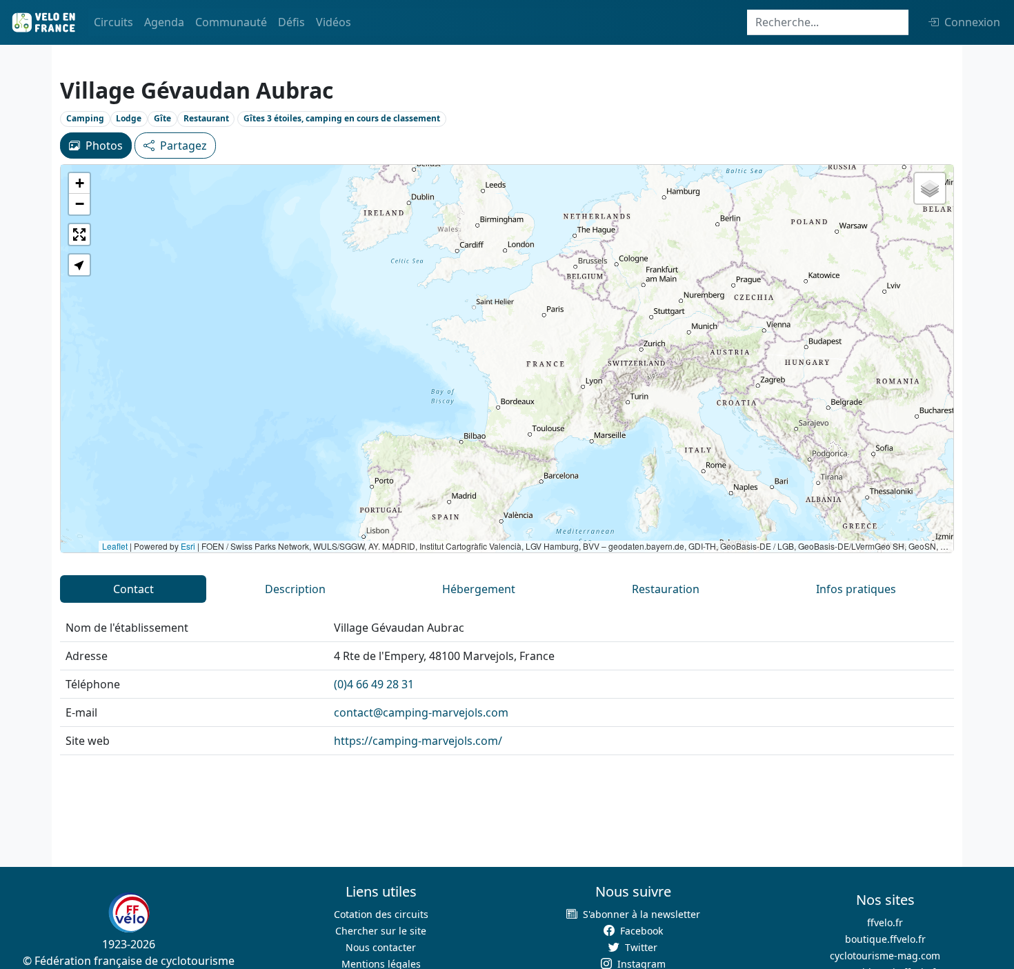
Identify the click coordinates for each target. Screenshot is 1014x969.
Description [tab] (295, 589)
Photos (104, 145)
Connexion (972, 22)
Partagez (183, 145)
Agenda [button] (164, 22)
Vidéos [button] (333, 22)
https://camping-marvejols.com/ (418, 740)
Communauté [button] (231, 22)
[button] (79, 183)
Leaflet (115, 546)
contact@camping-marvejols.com (421, 712)
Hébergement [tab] (478, 589)
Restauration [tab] (665, 589)
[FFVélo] (129, 912)
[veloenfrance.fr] (42, 22)
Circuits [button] (113, 22)
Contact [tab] (133, 589)
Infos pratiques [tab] (856, 589)
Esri (188, 546)
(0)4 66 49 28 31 (374, 684)
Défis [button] (291, 22)
